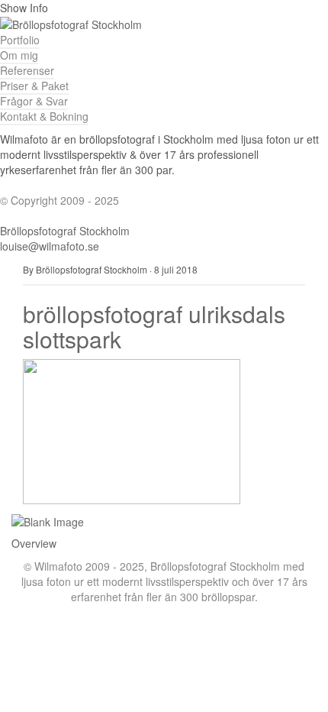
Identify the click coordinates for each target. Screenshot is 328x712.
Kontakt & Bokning (44, 116)
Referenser (27, 70)
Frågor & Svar (34, 100)
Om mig (19, 55)
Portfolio (20, 39)
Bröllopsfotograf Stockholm (65, 230)
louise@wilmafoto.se (49, 246)
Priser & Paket (34, 85)
